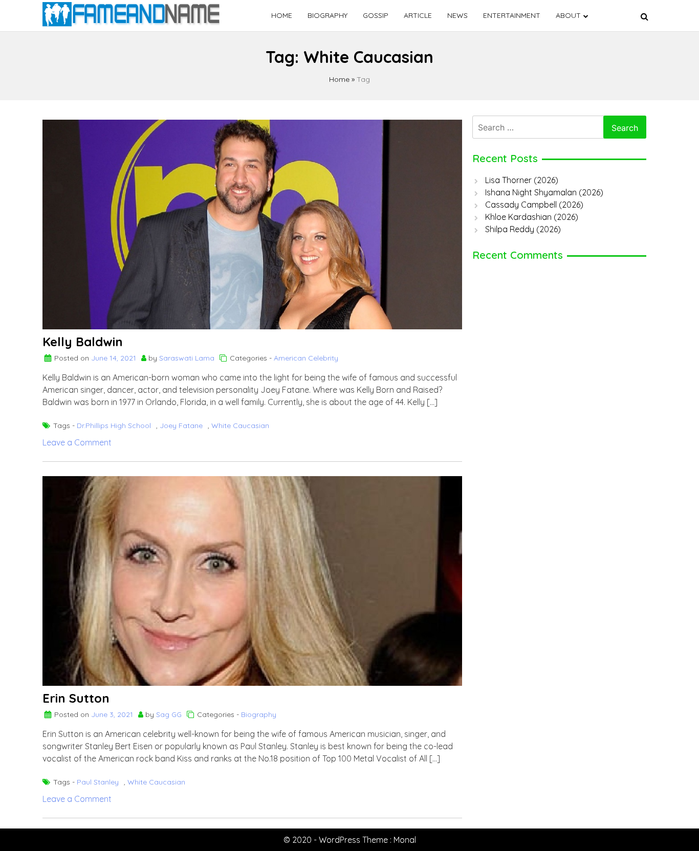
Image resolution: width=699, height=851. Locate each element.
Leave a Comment (77, 442)
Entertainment (511, 15)
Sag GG (169, 714)
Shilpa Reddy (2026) (523, 229)
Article (418, 15)
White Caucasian (240, 425)
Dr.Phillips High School (114, 425)
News (457, 15)
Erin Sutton (76, 698)
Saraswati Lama (186, 358)
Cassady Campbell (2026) (534, 204)
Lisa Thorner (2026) (521, 180)
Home (281, 15)
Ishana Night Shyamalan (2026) (544, 192)
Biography (327, 15)
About (568, 15)
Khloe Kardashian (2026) (531, 217)
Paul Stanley (98, 782)
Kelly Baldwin (82, 341)
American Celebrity (306, 358)
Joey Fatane (181, 425)
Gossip (375, 15)
